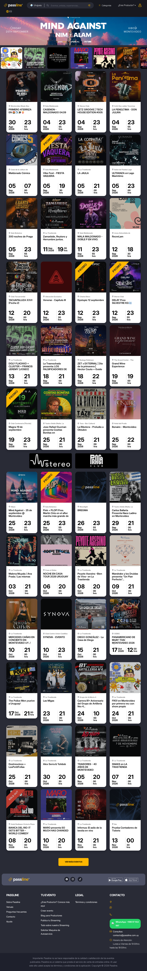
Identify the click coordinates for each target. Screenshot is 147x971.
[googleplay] (115, 880)
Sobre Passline (13, 902)
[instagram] (72, 879)
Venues (9, 907)
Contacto (10, 916)
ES (10, 11)
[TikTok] (80, 879)
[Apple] (131, 880)
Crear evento (47, 910)
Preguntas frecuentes (16, 911)
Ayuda (9, 921)
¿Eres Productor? (126, 5)
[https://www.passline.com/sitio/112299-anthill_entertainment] (50, 460)
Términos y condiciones (86, 902)
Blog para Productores (51, 915)
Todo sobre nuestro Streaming (55, 925)
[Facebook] (66, 879)
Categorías (106, 5)
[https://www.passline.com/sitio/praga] (96, 460)
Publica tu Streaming (50, 920)
